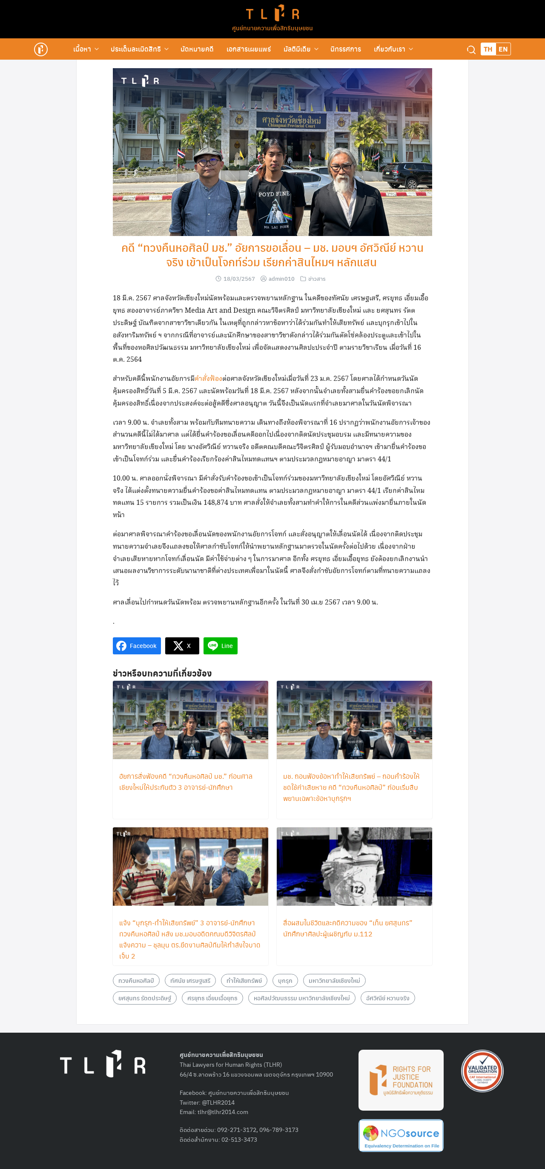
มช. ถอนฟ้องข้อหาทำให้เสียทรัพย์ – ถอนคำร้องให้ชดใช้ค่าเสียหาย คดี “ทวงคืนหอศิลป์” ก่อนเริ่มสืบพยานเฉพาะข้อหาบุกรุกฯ (351, 787)
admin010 (282, 278)
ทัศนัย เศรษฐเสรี (190, 980)
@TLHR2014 (218, 1102)
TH (488, 49)
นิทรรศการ (345, 49)
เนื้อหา (82, 49)
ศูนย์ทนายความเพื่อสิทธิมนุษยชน (272, 27)
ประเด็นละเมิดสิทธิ (136, 49)
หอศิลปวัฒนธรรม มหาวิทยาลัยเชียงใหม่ (302, 997)
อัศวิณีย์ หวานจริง (388, 997)
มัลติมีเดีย (297, 49)
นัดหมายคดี (197, 49)
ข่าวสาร (317, 278)
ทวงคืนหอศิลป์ (136, 980)
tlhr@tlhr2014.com (223, 1111)
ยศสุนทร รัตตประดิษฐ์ (144, 997)
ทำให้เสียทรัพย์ (244, 980)
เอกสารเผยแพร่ (249, 49)
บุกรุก (285, 980)
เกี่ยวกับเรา (389, 49)
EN (503, 49)
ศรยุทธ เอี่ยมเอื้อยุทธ (212, 997)
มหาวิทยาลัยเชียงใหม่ (334, 980)
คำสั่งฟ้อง (208, 379)
